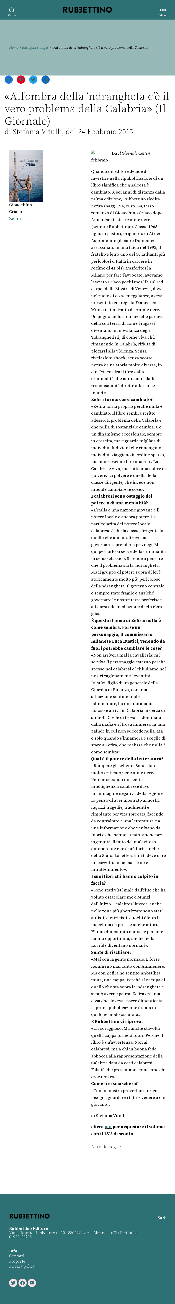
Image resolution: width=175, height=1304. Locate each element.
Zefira (15, 218)
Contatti (16, 1256)
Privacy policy (22, 1266)
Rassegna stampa (35, 47)
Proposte (17, 1261)
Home (13, 47)
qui (108, 1127)
